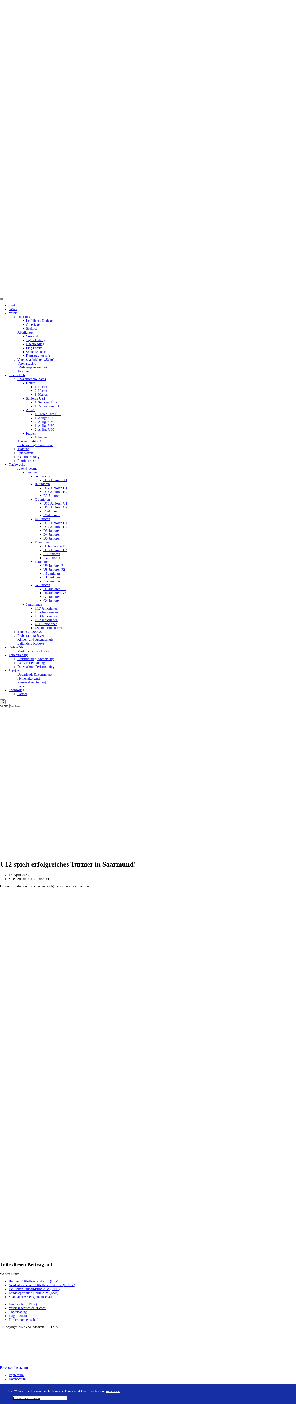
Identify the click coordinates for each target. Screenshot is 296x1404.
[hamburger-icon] (1, 299)
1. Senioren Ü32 (46, 402)
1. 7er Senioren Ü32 (48, 406)
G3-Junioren (51, 597)
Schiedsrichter (35, 352)
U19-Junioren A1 (55, 480)
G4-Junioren (51, 600)
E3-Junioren (51, 554)
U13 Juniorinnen (46, 616)
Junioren (32, 472)
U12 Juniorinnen (46, 620)
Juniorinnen (34, 604)
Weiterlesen (113, 1391)
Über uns (23, 317)
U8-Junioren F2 (54, 569)
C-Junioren (42, 499)
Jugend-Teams (27, 468)
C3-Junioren (51, 511)
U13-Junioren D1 (55, 523)
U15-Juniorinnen (46, 612)
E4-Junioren (51, 558)
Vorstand (32, 336)
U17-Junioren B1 (55, 488)
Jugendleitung (35, 340)
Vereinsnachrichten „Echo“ (35, 359)
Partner (22, 694)
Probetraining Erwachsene (35, 445)
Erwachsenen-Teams (31, 379)
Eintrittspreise (26, 460)
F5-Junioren (51, 581)
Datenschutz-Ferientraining (35, 667)
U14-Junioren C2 (55, 507)
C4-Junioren (51, 515)
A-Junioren (42, 476)
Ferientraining (18, 655)
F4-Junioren (51, 577)
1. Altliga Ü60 (44, 425)
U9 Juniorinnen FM (48, 628)
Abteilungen (25, 332)
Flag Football (35, 348)
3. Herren (41, 394)
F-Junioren (42, 562)
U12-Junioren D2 (55, 527)
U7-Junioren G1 (54, 589)
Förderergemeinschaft (32, 367)
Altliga (30, 410)
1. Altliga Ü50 (44, 418)
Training (23, 449)
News (13, 309)
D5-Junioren (51, 538)
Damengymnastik (38, 355)
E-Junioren (42, 542)
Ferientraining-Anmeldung (35, 659)
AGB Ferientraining (31, 663)
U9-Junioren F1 (54, 565)
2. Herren (41, 390)
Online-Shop (17, 647)
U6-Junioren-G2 (54, 593)
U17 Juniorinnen (46, 608)
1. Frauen (41, 437)
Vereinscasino (26, 363)
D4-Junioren (51, 534)
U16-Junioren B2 (55, 492)
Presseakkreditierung (31, 682)
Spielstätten (25, 453)
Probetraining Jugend (31, 635)
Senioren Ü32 (35, 398)
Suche (4, 706)
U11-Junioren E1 (55, 546)
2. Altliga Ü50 (44, 422)
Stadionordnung (28, 457)
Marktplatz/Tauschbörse (33, 651)
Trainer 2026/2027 (30, 441)
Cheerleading (35, 344)
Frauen (31, 433)
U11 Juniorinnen (46, 624)
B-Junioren (42, 484)
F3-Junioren (51, 573)
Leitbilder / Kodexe (39, 320)
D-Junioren (42, 519)
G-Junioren (42, 585)
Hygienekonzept (28, 678)
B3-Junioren (51, 495)
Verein (13, 313)
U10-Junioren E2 (55, 550)
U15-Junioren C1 (55, 503)
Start (12, 305)
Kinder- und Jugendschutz (35, 639)
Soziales (31, 328)
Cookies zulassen (26, 1398)
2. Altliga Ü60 (44, 429)
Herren (31, 383)
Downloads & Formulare (34, 674)
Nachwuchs (17, 464)
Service (14, 670)
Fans (20, 686)
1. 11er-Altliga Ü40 (48, 414)
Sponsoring (16, 690)
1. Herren (41, 387)
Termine (23, 371)
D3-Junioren (51, 530)
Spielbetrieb (17, 375)
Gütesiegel (33, 324)
